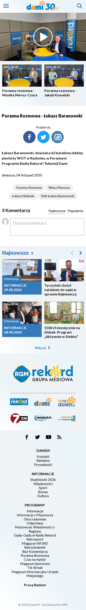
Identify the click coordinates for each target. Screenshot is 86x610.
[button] (80, 252)
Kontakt (43, 456)
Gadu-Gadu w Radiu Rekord (35, 535)
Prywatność (43, 465)
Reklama (43, 460)
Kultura (43, 496)
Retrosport (34, 539)
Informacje (35, 511)
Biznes (43, 492)
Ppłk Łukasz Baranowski (57, 196)
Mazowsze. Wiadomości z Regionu (35, 529)
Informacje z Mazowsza (35, 515)
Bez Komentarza (35, 551)
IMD (65, 604)
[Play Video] (43, 37)
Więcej (41, 348)
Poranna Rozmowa (29, 187)
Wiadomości (43, 484)
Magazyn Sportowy (35, 564)
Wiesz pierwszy (59, 187)
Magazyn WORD (35, 543)
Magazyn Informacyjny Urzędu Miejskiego (34, 574)
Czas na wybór (35, 559)
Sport (43, 488)
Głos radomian (35, 519)
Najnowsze (16, 252)
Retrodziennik (35, 547)
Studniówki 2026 (43, 480)
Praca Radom (35, 585)
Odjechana (35, 523)
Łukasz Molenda (23, 196)
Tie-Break (35, 568)
